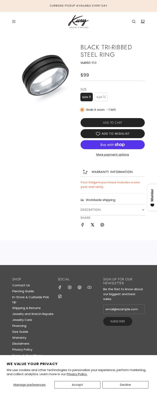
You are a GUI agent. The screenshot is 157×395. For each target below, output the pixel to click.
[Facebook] (59, 287)
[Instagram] (69, 287)
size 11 (86, 97)
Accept (77, 385)
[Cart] (142, 21)
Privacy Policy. (77, 374)
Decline (125, 385)
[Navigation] (13, 21)
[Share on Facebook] (82, 225)
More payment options (112, 154)
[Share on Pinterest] (102, 225)
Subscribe (117, 321)
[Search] (133, 21)
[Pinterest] (79, 287)
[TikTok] (59, 296)
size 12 (101, 97)
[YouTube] (89, 287)
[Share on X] (92, 225)
